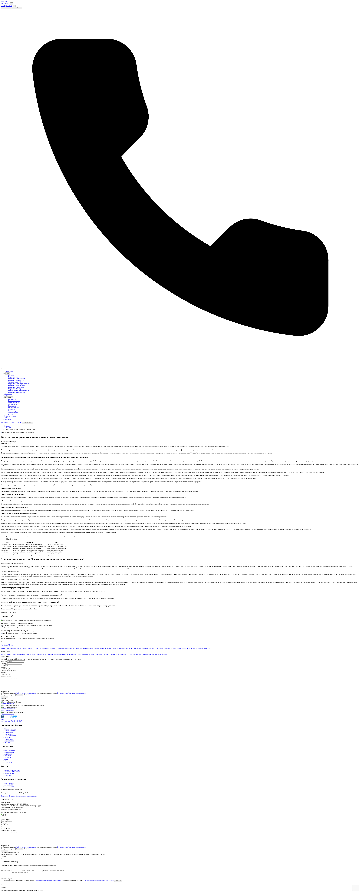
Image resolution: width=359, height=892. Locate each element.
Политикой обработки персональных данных (71, 693)
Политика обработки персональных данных (23, 796)
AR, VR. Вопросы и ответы (158, 654)
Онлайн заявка (5, 8)
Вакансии (7, 757)
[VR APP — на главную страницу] (4, 1)
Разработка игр (13, 377)
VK (2, 719)
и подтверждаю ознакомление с (46, 693)
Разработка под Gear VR (16, 380)
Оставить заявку (27, 422)
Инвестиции (8, 762)
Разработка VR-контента (16, 387)
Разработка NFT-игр (14, 389)
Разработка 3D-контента (12, 772)
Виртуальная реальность (8, 654)
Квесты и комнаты (14, 401)
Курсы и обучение (143, 654)
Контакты (7, 419)
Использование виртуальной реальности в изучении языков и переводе (73, 654)
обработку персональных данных (25, 693)
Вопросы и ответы (10, 416)
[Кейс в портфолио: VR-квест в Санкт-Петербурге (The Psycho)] (7, 714)
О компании (8, 394)
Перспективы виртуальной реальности (29, 654)
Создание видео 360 (14, 382)
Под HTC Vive (9, 786)
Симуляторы (12, 406)
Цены (6, 395)
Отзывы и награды (10, 750)
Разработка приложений (12, 770)
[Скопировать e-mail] (11, 3)
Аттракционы (12, 404)
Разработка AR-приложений (17, 392)
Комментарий (5, 691)
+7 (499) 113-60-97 (6, 6)
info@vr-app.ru (5, 3)
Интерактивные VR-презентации (19, 390)
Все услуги (11, 375)
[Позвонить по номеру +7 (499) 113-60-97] (179, 366)
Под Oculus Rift (9, 783)
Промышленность (14, 407)
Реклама (10, 414)
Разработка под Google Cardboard (18, 383)
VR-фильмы (46, 654)
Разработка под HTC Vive (16, 385)
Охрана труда (12, 411)
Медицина (11, 409)
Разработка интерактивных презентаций (124, 654)
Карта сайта (4, 796)
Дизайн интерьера (14, 402)
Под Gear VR (8, 785)
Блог (5, 417)
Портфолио (8, 371)
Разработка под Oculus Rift (16, 378)
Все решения (12, 399)
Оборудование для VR (103, 654)
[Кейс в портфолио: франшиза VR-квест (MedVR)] (7, 703)
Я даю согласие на (9, 693)
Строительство (13, 412)
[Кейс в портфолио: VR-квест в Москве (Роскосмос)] (8, 709)
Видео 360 (7, 775)
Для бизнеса (8, 397)
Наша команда (9, 752)
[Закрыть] (1, 884)
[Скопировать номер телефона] (14, 6)
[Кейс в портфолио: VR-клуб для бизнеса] (7, 710)
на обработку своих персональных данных (49, 880)
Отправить (4, 697)
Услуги (7, 373)
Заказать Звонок (16, 8)
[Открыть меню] (1, 368)
